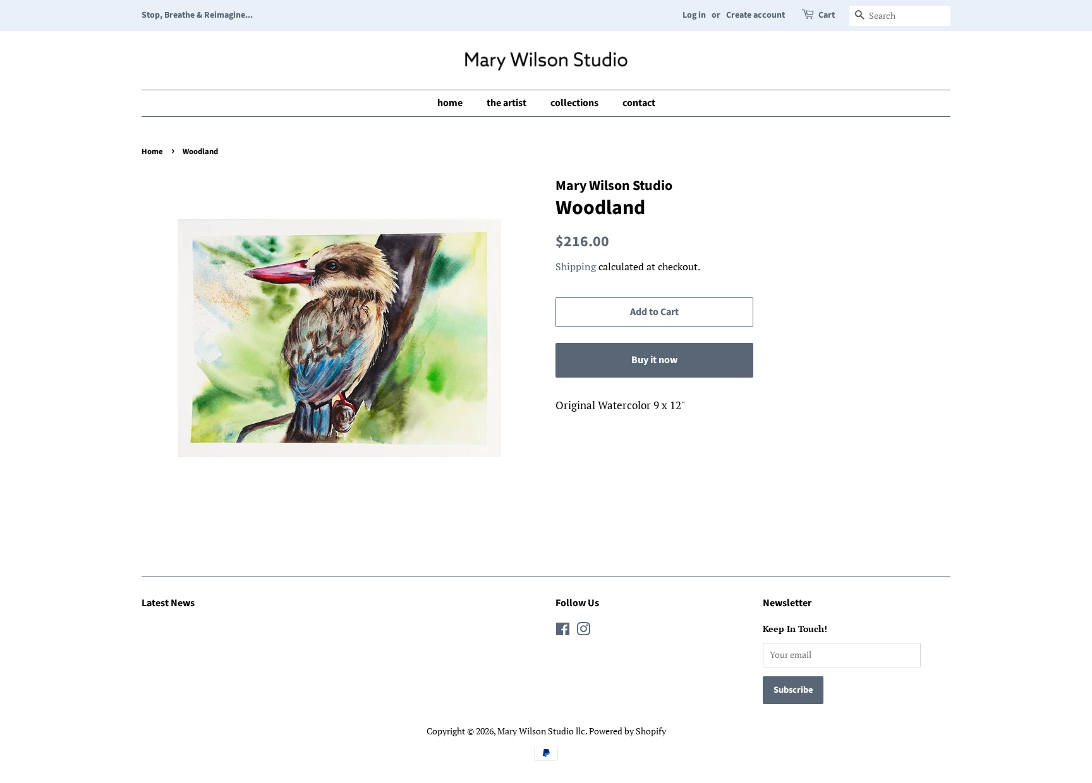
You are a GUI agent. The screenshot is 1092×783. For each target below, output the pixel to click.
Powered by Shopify (627, 731)
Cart (826, 15)
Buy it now (654, 360)
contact (638, 103)
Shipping (575, 266)
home (450, 103)
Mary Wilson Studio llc (541, 731)
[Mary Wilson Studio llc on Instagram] (583, 631)
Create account (755, 15)
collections (574, 103)
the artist (506, 103)
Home (152, 151)
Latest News (168, 603)
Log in (694, 15)
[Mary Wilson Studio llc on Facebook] (562, 631)
